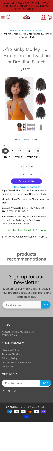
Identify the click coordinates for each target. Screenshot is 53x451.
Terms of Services (12, 354)
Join (46, 305)
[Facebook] (3, 391)
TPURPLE (32, 157)
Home (13, 30)
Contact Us (8, 366)
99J (37, 150)
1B (5, 150)
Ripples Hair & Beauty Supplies (30, 407)
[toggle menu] (3, 17)
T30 (29, 150)
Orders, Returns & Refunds (17, 362)
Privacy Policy (9, 358)
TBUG (7, 157)
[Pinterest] (9, 391)
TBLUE (18, 157)
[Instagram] (15, 391)
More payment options (26, 186)
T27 (20, 150)
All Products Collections (31, 30)
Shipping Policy (10, 349)
